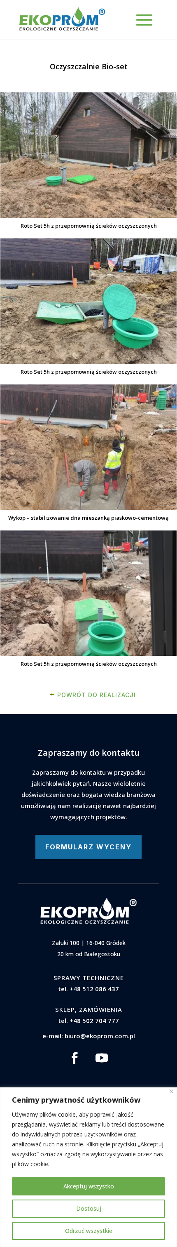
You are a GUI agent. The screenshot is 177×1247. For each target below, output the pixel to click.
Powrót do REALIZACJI (96, 694)
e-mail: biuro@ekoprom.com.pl (88, 1036)
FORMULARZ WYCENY (88, 847)
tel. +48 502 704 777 (88, 1020)
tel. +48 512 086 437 (88, 989)
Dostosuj (88, 1208)
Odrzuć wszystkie (88, 1231)
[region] (88, 1167)
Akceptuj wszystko (88, 1186)
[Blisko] (171, 1091)
